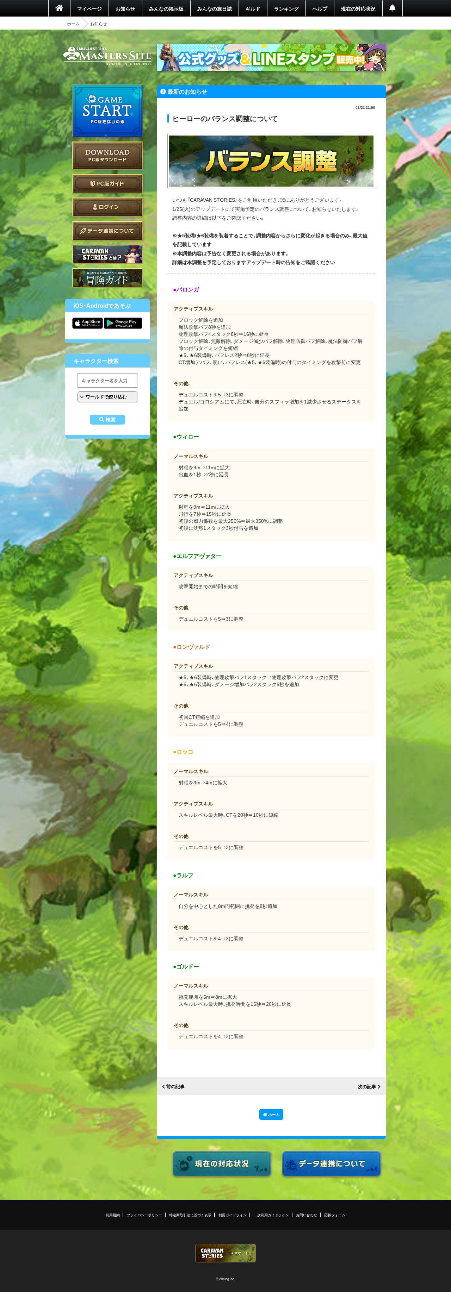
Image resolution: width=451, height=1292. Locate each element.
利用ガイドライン (232, 1214)
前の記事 (175, 1086)
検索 (111, 419)
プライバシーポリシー (144, 1214)
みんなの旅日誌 (214, 8)
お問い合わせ (306, 1214)
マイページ (89, 8)
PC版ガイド (107, 183)
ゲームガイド (107, 278)
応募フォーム (334, 1214)
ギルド (253, 8)
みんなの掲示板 (166, 8)
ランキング (286, 8)
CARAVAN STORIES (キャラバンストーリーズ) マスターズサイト (107, 56)
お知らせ (125, 8)
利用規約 (113, 1214)
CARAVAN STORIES (225, 1253)
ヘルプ (320, 8)
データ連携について (107, 230)
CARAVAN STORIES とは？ (107, 254)
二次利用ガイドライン (271, 1214)
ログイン (107, 207)
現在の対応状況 (358, 8)
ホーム (73, 23)
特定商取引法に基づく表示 (190, 1214)
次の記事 (367, 1086)
